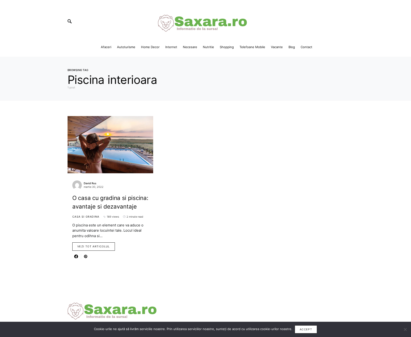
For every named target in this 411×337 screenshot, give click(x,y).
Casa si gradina (85, 216)
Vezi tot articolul (93, 246)
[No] (405, 329)
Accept (306, 329)
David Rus (90, 183)
